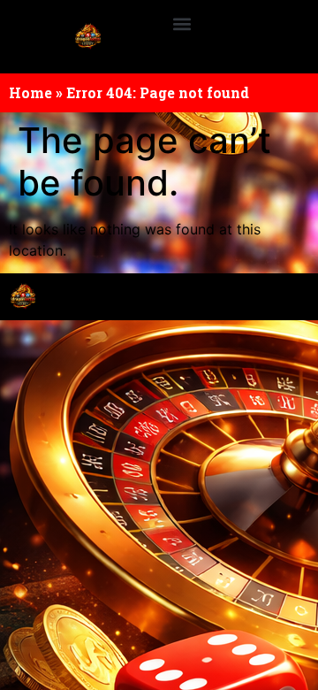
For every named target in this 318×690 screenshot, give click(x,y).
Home (30, 92)
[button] (182, 23)
